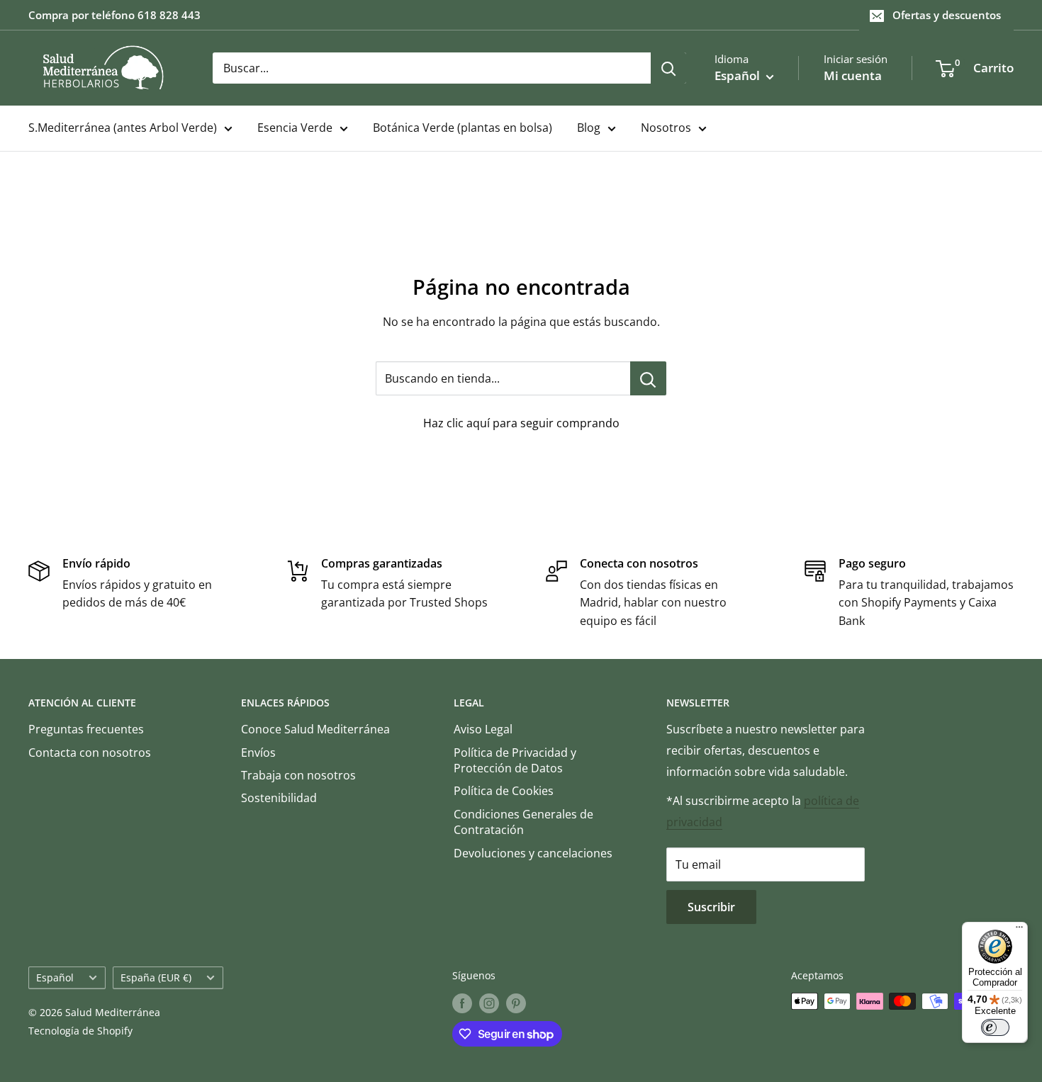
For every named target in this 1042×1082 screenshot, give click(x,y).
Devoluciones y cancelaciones (533, 853)
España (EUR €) (156, 977)
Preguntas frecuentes (86, 729)
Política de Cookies (504, 791)
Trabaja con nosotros (298, 775)
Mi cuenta (853, 75)
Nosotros (666, 127)
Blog (588, 127)
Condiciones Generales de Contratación (523, 822)
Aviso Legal (483, 729)
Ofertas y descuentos (946, 15)
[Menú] (1019, 930)
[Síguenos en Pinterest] (516, 1003)
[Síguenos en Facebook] (462, 1003)
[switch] (995, 1027)
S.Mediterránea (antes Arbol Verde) (122, 127)
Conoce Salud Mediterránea (315, 729)
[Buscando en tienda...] (648, 378)
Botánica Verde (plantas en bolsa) (462, 127)
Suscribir (711, 907)
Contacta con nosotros (89, 752)
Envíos (258, 752)
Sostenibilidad (279, 798)
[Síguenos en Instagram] (489, 1003)
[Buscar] (668, 68)
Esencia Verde (294, 127)
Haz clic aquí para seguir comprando (521, 423)
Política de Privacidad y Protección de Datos (515, 760)
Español (55, 977)
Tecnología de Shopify (80, 1030)
